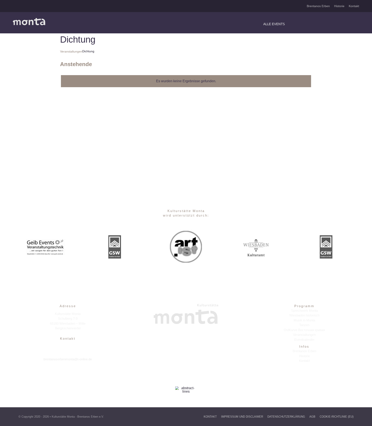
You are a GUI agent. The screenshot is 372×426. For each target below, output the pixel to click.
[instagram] (67, 372)
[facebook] (58, 372)
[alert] (186, 81)
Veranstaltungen (71, 51)
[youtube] (76, 372)
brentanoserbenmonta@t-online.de (67, 359)
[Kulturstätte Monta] (29, 20)
